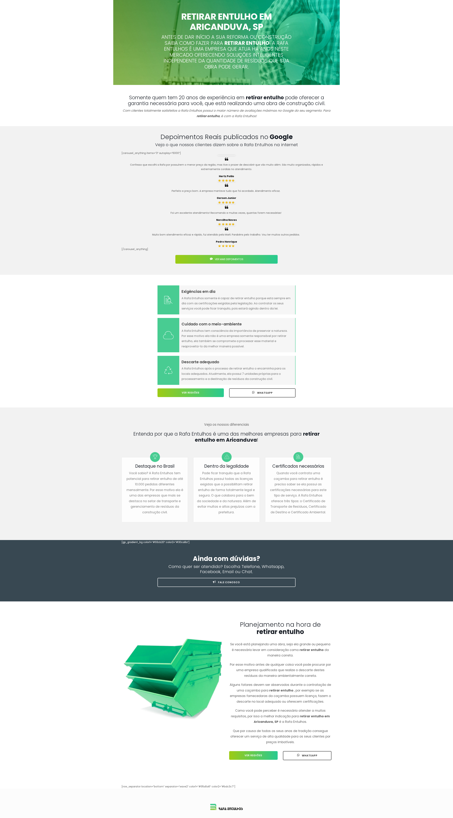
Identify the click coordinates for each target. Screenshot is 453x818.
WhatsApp (264, 393)
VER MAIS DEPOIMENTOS (228, 259)
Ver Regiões (190, 392)
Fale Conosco (228, 582)
